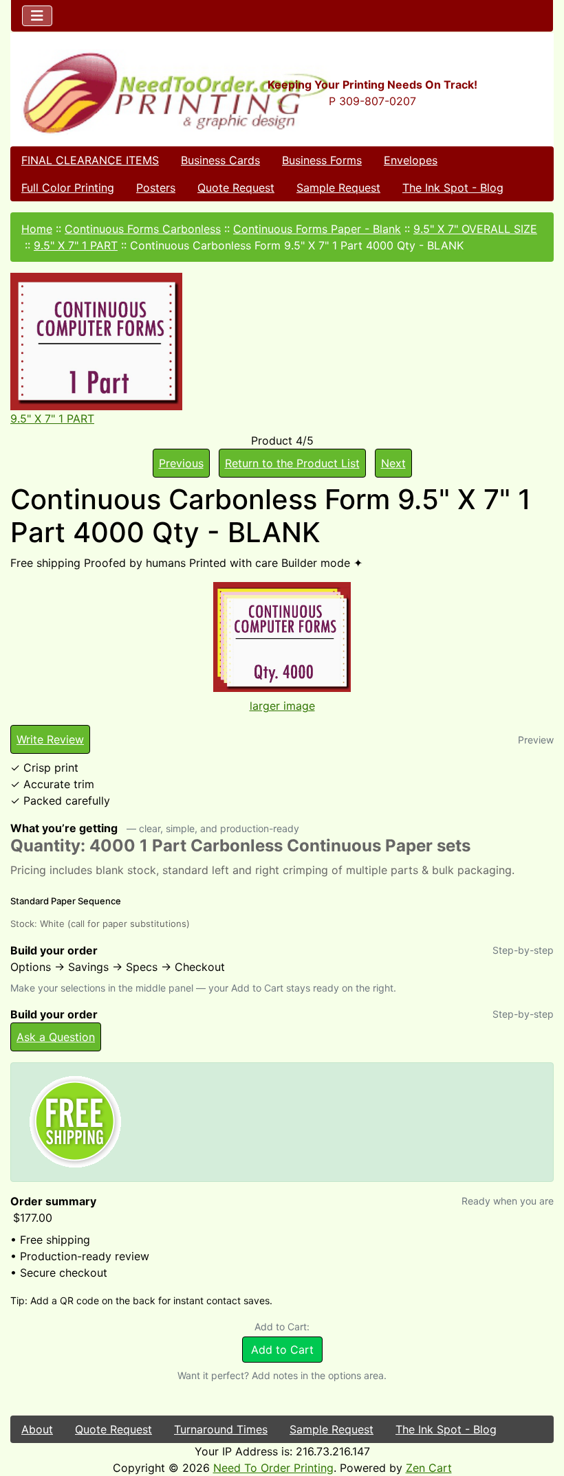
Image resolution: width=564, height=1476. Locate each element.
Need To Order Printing (273, 1468)
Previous (181, 463)
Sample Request (338, 187)
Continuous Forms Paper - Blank (317, 229)
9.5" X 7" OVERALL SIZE (475, 229)
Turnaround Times (221, 1429)
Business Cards (220, 160)
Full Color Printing (67, 187)
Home (36, 229)
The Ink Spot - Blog (452, 187)
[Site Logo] (101, 92)
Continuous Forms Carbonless (143, 229)
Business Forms (322, 160)
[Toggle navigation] (37, 15)
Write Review (50, 739)
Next (393, 463)
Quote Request (235, 187)
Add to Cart (282, 1349)
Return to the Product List (292, 463)
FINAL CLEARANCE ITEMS (90, 160)
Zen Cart (429, 1468)
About (37, 1429)
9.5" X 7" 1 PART (76, 245)
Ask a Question (56, 1037)
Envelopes (410, 160)
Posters (155, 187)
